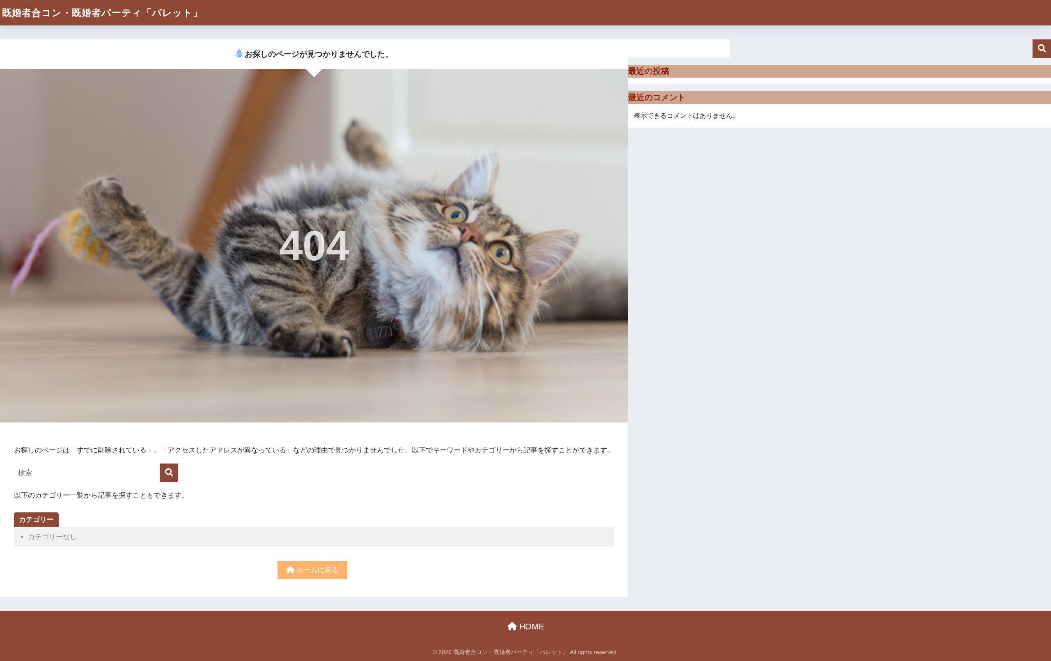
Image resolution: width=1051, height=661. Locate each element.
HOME (530, 626)
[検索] (169, 473)
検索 (1042, 48)
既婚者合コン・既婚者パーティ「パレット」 (102, 12)
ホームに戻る (316, 570)
